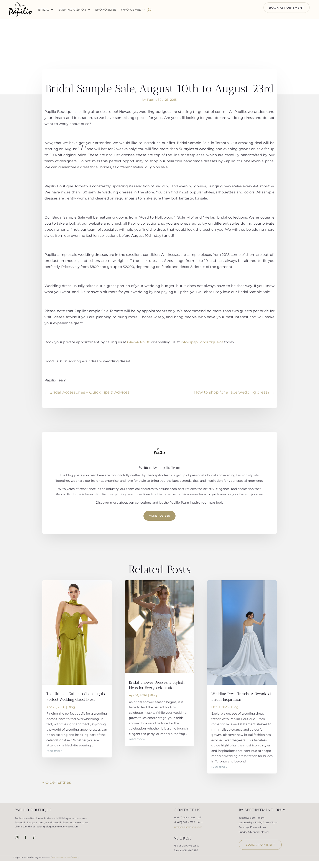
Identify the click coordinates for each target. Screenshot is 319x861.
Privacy (75, 857)
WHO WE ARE (131, 9)
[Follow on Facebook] (25, 837)
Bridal (43, 9)
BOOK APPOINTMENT (286, 7)
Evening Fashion (72, 9)
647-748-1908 (138, 342)
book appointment (260, 844)
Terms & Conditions (61, 857)
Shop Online (105, 9)
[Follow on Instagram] (16, 837)
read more (54, 751)
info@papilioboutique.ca (202, 342)
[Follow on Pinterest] (34, 837)
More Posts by (159, 515)
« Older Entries (56, 782)
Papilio (152, 100)
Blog (71, 707)
